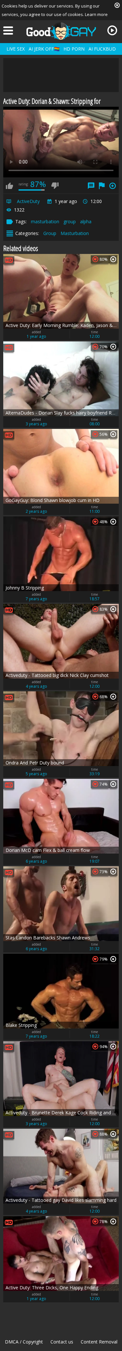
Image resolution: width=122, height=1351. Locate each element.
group (69, 221)
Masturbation (75, 233)
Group (49, 233)
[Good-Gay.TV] (61, 31)
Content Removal (99, 1342)
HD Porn (74, 49)
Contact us (61, 1342)
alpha (85, 221)
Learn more (96, 14)
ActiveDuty (28, 201)
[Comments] (91, 185)
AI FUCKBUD (102, 49)
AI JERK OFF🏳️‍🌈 (44, 49)
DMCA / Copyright (24, 1342)
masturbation (45, 221)
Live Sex (16, 49)
